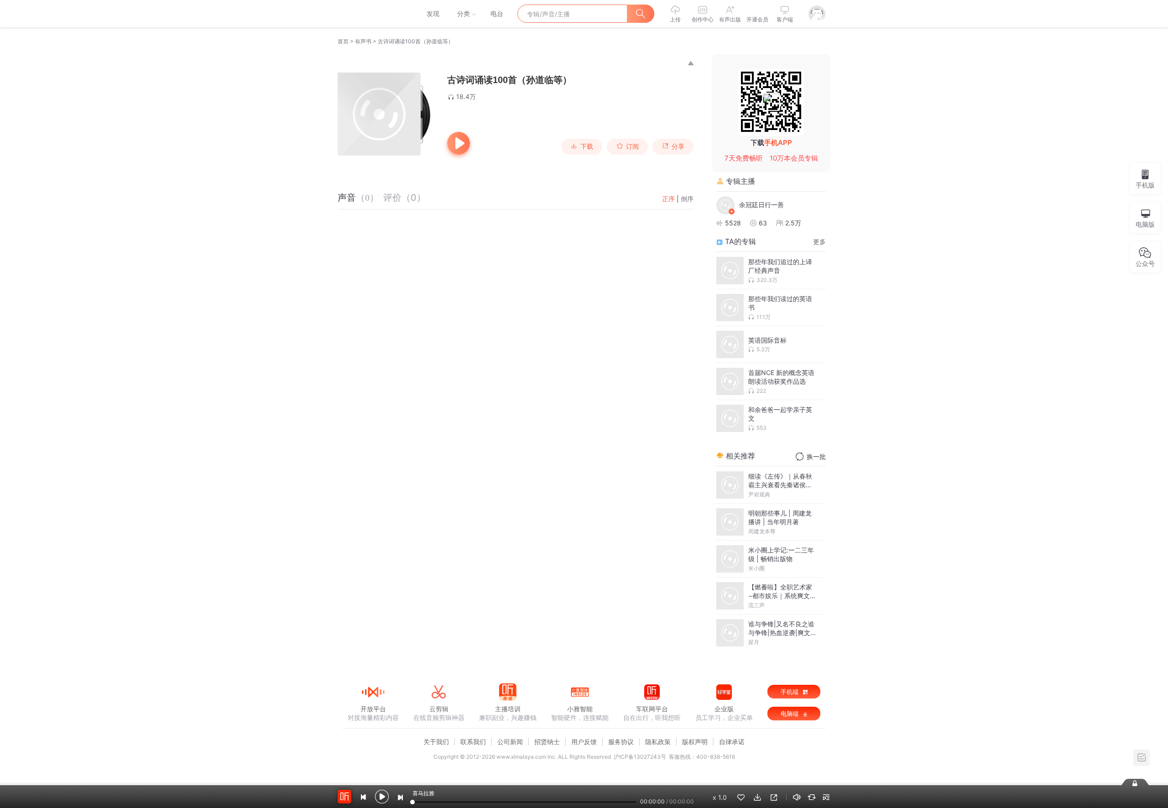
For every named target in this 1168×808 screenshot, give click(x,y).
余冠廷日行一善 (761, 205)
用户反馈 (584, 741)
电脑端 (790, 713)
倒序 (687, 199)
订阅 (632, 146)
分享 (678, 146)
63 (763, 223)
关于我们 (436, 741)
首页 (343, 41)
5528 (733, 223)
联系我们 (473, 741)
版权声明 (695, 741)
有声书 (363, 41)
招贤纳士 (547, 741)
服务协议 (621, 741)
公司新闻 (510, 741)
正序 (668, 199)
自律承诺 (732, 741)
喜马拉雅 (373, 13)
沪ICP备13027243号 (640, 756)
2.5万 (793, 223)
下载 (586, 146)
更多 (819, 241)
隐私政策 (658, 741)
